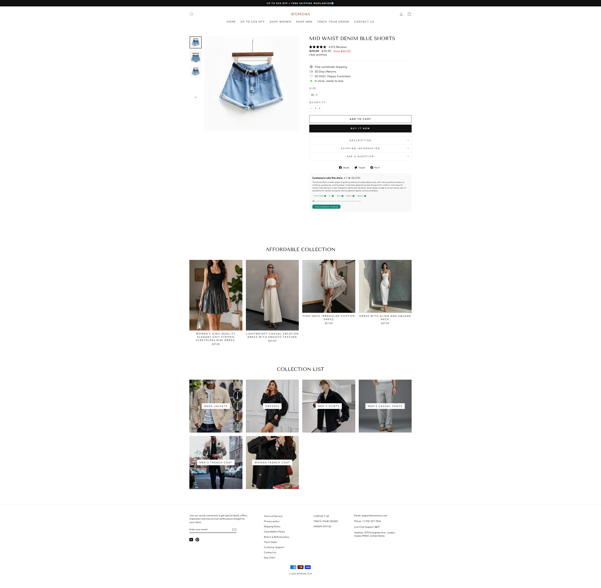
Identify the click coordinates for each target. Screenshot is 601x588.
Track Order (270, 542)
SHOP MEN (304, 21)
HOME (231, 21)
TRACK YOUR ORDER (333, 21)
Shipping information (360, 148)
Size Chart (269, 557)
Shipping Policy (272, 526)
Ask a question (360, 156)
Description (360, 140)
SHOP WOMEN (280, 21)
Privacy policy (272, 521)
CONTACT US (364, 21)
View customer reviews (326, 206)
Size (312, 88)
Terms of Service (273, 516)
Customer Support (274, 547)
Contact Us (270, 552)
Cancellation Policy (274, 531)
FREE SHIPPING (318, 54)
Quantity (317, 102)
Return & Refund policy (276, 536)
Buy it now (360, 128)
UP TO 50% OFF (253, 21)
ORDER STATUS (322, 526)
